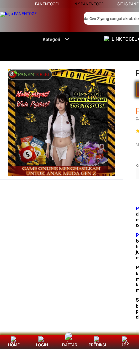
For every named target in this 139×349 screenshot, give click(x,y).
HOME (14, 345)
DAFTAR (69, 345)
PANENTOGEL (47, 4)
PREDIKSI (97, 345)
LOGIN (42, 345)
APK (125, 345)
